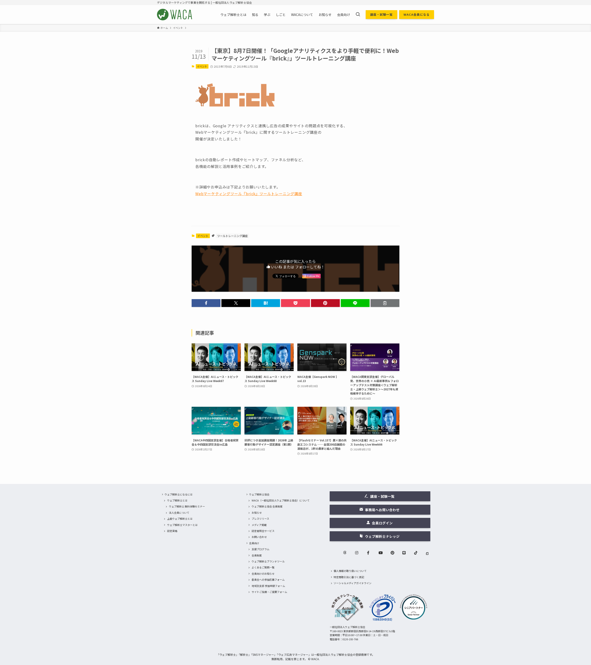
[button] (206, 303)
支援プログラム (260, 549)
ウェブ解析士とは (177, 500)
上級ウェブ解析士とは (180, 518)
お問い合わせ (259, 537)
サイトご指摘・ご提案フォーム (269, 592)
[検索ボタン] (358, 14)
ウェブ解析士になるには (179, 494)
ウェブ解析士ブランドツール (268, 561)
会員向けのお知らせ (263, 573)
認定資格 (172, 531)
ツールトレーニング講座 (232, 236)
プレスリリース (260, 518)
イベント (202, 66)
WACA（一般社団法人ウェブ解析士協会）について (281, 500)
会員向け (254, 543)
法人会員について (179, 512)
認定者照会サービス (263, 531)
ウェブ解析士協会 (259, 494)
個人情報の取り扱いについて (350, 571)
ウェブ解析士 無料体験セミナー (187, 506)
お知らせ (257, 512)
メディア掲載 (259, 525)
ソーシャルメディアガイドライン (352, 583)
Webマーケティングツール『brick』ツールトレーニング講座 (248, 193)
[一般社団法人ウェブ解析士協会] (175, 14)
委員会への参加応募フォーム (268, 579)
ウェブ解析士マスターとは (182, 525)
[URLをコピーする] (385, 303)
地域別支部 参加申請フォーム (268, 586)
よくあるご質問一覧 (263, 567)
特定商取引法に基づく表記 (349, 577)
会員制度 (257, 555)
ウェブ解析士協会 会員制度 (267, 506)
